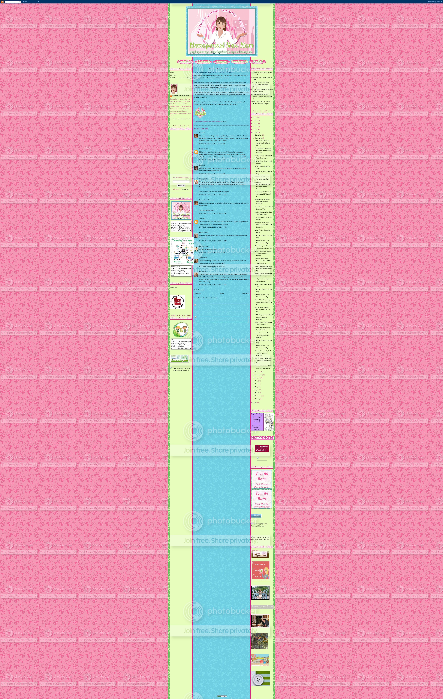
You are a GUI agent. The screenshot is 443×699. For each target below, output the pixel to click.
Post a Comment (199, 290)
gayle (201, 271)
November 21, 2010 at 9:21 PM (212, 144)
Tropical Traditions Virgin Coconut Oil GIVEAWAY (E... (263, 302)
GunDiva (202, 232)
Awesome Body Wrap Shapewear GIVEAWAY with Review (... (263, 260)
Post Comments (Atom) (210, 298)
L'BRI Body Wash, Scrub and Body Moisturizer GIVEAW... (264, 317)
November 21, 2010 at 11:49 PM (213, 213)
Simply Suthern (204, 179)
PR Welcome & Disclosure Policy (180, 78)
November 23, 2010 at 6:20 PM (212, 266)
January (257, 399)
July (256, 381)
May (256, 387)
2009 (255, 403)
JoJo (200, 218)
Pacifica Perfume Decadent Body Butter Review (263, 329)
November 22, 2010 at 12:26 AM (213, 241)
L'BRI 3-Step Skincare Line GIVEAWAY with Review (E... (263, 268)
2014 (255, 120)
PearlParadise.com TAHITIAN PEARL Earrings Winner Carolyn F (260, 84)
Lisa (200, 133)
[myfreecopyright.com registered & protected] (262, 526)
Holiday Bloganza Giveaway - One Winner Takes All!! (264, 247)
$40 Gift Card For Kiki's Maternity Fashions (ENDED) (262, 201)
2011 (255, 129)
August (257, 378)
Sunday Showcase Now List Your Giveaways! (263, 157)
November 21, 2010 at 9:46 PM (212, 160)
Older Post (245, 293)
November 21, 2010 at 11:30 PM (213, 195)
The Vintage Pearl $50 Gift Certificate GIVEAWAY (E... (263, 194)
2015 (255, 117)
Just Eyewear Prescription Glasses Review (263, 280)
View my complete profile (180, 119)
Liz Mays (202, 246)
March (257, 393)
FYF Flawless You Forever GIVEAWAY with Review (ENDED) (263, 150)
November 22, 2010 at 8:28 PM (212, 252)
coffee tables (210, 85)
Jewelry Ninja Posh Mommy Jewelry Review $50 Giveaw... (263, 253)
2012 (255, 126)
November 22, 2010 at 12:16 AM (213, 227)
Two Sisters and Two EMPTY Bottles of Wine (213, 72)
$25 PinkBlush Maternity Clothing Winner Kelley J (262, 90)
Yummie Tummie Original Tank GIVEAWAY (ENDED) (263, 353)
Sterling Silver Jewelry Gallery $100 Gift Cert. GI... (263, 309)
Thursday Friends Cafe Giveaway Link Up (262, 241)
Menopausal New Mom (180, 95)
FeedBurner (185, 189)
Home (172, 72)
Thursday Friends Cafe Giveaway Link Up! (262, 178)
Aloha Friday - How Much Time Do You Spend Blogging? (263, 335)
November (258, 138)
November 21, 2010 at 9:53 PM (212, 174)
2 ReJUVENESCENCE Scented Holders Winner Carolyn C (260, 102)
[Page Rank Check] (222, 697)
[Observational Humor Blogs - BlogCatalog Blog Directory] (262, 539)
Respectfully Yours (205, 200)
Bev (200, 165)
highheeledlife (203, 149)
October (257, 372)
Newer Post (197, 293)
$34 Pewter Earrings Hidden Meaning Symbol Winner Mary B (261, 96)
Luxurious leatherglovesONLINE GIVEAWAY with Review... (262, 185)
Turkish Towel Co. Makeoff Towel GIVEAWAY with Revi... (263, 360)
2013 (255, 123)
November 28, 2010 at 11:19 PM (213, 285)
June (256, 384)
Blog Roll (173, 75)
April (257, 390)
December (258, 135)
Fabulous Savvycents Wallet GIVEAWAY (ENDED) (263, 367)
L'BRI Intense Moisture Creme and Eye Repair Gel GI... (262, 143)
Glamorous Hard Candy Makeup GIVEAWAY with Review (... (264, 224)
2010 (255, 132)
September (258, 375)
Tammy (201, 257)
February (258, 396)
